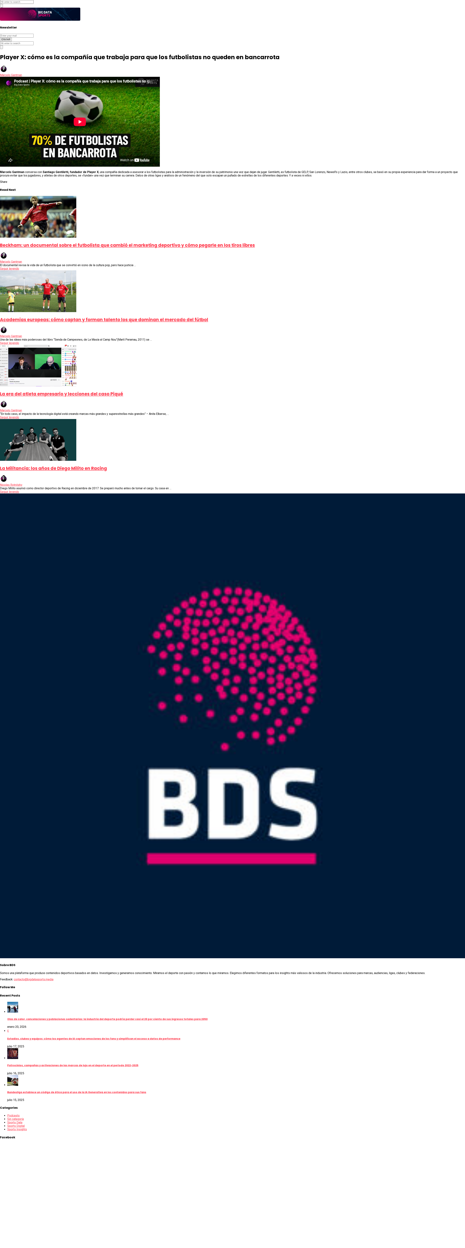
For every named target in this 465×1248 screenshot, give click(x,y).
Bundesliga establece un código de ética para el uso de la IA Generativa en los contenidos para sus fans (76, 1092)
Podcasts (13, 1115)
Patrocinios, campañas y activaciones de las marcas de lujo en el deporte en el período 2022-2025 (72, 1065)
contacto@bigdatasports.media (33, 979)
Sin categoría (15, 1119)
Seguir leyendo (9, 268)
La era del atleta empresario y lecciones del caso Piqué (61, 394)
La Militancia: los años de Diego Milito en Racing (53, 468)
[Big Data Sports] (40, 19)
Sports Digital (16, 1126)
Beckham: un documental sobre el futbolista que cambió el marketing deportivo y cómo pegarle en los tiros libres (127, 245)
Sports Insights (17, 1129)
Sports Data (14, 1122)
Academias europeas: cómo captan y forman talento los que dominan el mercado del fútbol (104, 320)
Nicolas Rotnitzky (11, 485)
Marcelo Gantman (11, 75)
